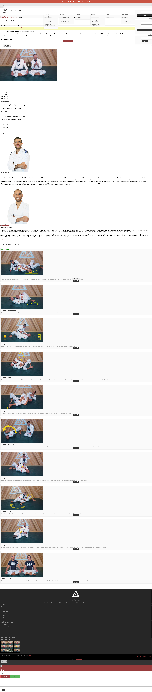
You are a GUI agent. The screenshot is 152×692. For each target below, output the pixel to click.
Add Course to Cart (67, 40)
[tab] (7, 45)
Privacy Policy (144, 656)
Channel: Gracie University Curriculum (11, 86)
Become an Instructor (7, 632)
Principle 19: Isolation (7, 377)
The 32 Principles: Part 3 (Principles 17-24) (69, 41)
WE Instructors (79, 18)
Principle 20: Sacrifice (7, 411)
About (4, 615)
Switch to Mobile (79, 659)
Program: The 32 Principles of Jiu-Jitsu (37, 86)
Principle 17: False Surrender (8, 310)
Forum (12, 117)
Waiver (149, 656)
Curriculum (7, 17)
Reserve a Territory (64, 22)
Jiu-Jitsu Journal (6, 626)
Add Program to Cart (21, 29)
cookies (10, 687)
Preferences (5, 635)
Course (16, 17)
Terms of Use (138, 656)
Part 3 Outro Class (6, 578)
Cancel (5, 676)
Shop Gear (109, 17)
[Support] (4, 4)
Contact (4, 619)
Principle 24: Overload (7, 545)
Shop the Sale (89, 1)
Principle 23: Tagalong (7, 511)
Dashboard (2, 16)
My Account (125, 22)
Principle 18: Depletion (7, 344)
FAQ (3, 617)
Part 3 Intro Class (6, 277)
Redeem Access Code (7, 630)
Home (4, 609)
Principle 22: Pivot (6, 478)
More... (1, 186)
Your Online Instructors (49, 28)
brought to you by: (7, 604)
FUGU (29, 655)
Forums (4, 628)
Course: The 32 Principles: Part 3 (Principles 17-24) (56, 86)
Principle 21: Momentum (7, 444)
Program (12, 17)
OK (15, 676)
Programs (2, 17)
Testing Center (6, 613)
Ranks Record (94, 25)
